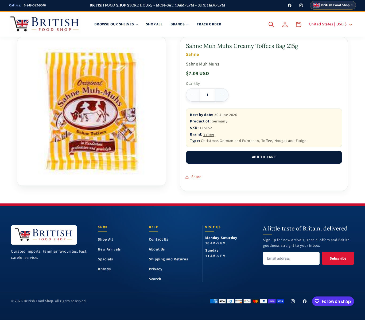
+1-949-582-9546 (27, 5)
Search (155, 279)
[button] (271, 24)
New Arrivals (109, 249)
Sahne (208, 134)
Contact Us (158, 239)
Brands (104, 269)
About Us (157, 249)
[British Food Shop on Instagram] (292, 301)
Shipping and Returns (168, 259)
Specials (105, 259)
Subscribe (338, 258)
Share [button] (196, 177)
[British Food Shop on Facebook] (304, 301)
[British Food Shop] (44, 234)
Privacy (155, 269)
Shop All (105, 239)
